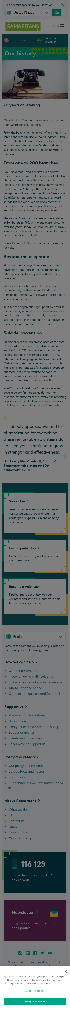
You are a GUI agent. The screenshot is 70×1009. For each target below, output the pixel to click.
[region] (35, 987)
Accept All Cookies (35, 1001)
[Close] (66, 971)
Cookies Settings (35, 990)
